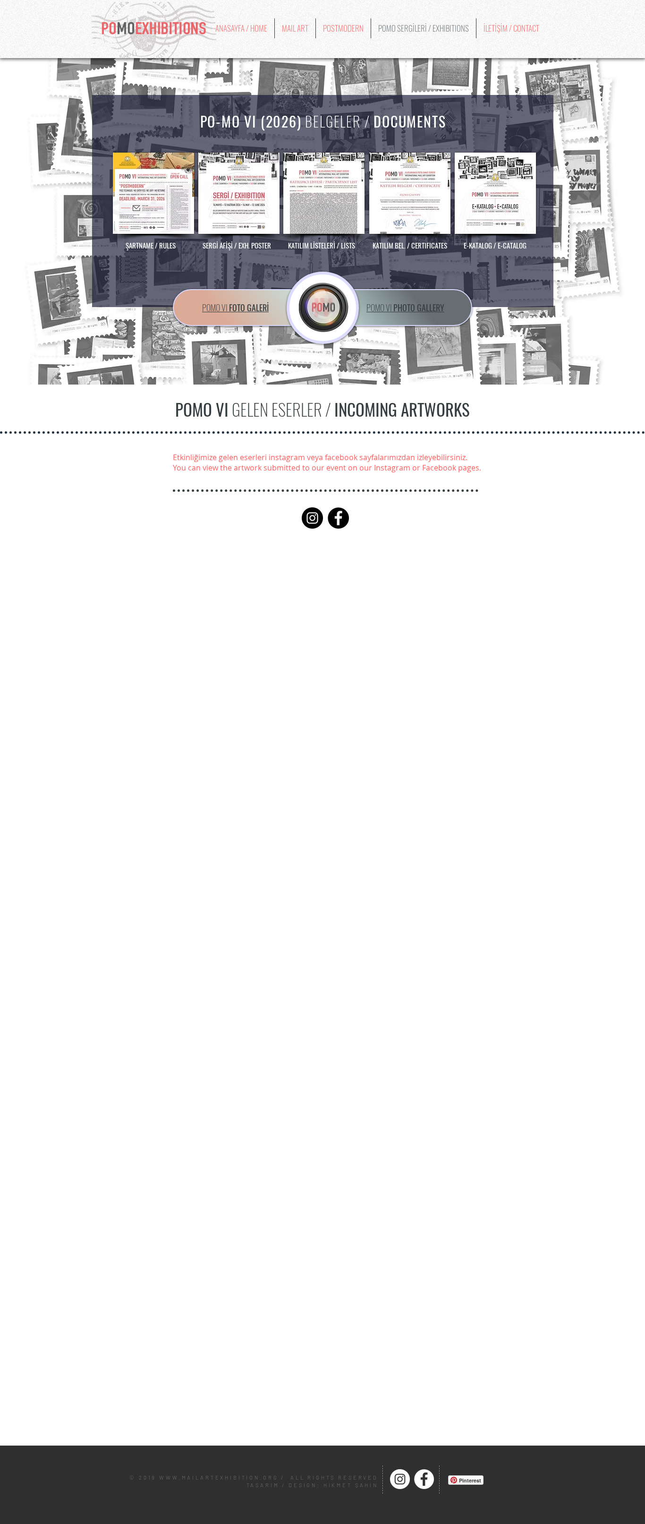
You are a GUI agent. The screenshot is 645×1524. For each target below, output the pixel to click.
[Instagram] (312, 518)
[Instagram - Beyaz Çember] (400, 1479)
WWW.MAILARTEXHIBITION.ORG (218, 1477)
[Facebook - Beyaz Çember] (424, 1479)
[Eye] (323, 308)
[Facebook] (338, 518)
